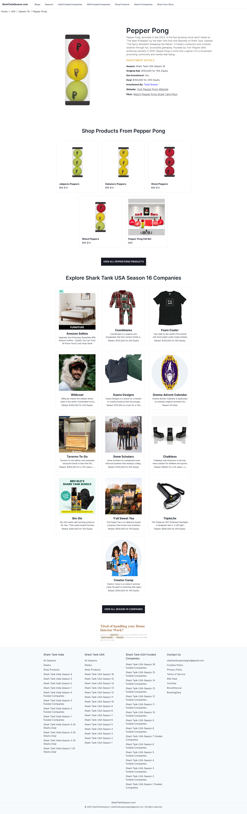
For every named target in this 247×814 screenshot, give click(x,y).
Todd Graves (151, 84)
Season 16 (24, 11)
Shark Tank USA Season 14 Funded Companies (140, 682)
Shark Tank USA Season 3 (99, 733)
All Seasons (49, 660)
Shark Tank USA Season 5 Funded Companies (140, 754)
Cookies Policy (175, 665)
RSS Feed (172, 678)
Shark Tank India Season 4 (57, 674)
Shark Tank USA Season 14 (99, 683)
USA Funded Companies (98, 4)
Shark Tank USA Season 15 (99, 678)
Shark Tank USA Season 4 (99, 729)
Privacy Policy (174, 669)
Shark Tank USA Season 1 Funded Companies (144, 786)
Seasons (49, 4)
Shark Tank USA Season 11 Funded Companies (140, 706)
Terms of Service (176, 674)
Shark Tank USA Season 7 (99, 715)
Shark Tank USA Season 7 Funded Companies (144, 738)
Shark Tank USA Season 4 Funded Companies (140, 762)
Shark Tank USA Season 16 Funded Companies (140, 666)
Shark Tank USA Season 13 (99, 687)
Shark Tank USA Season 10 (99, 701)
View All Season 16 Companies (123, 609)
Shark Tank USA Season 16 (99, 674)
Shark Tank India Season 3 (57, 678)
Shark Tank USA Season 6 (99, 719)
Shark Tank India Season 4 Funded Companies (57, 694)
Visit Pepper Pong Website (152, 89)
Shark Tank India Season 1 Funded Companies (57, 718)
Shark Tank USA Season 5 (99, 724)
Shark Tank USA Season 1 (98, 742)
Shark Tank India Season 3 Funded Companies (57, 702)
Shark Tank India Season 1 (57, 687)
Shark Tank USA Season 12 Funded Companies (140, 698)
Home (4, 11)
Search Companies (143, 4)
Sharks (47, 665)
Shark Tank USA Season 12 (99, 692)
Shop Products (122, 4)
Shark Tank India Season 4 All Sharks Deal (59, 726)
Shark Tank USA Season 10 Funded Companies (140, 714)
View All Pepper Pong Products (123, 261)
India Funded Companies (70, 4)
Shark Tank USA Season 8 (99, 710)
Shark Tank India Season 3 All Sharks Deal (59, 734)
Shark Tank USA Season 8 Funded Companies (140, 730)
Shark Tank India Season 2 (57, 683)
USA (13, 11)
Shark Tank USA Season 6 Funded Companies (140, 746)
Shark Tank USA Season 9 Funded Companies (140, 722)
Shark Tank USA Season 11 (99, 697)
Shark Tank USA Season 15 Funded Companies (140, 674)
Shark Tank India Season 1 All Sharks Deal (59, 750)
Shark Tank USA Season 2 (99, 738)
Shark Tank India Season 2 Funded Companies (57, 710)
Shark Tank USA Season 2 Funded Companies (140, 778)
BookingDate (174, 692)
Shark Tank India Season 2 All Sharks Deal (59, 742)
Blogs (37, 4)
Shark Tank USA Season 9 (99, 706)
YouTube (171, 683)
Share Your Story (165, 4)
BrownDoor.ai (174, 687)
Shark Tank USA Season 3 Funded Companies (140, 770)
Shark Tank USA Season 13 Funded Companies (140, 690)
